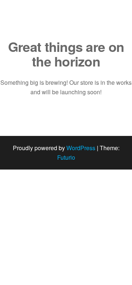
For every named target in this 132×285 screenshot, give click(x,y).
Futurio (66, 157)
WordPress (80, 148)
